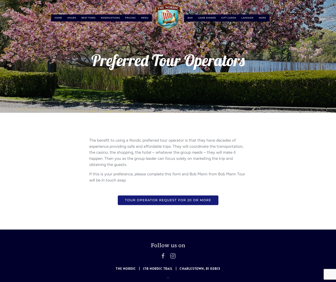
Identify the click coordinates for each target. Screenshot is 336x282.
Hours (71, 17)
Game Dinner (207, 17)
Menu (144, 17)
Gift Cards (228, 17)
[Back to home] (168, 17)
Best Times (88, 17)
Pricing (130, 17)
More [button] (262, 17)
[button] (168, 278)
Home (58, 17)
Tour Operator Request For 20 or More (168, 200)
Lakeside (247, 17)
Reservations (110, 17)
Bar (190, 17)
